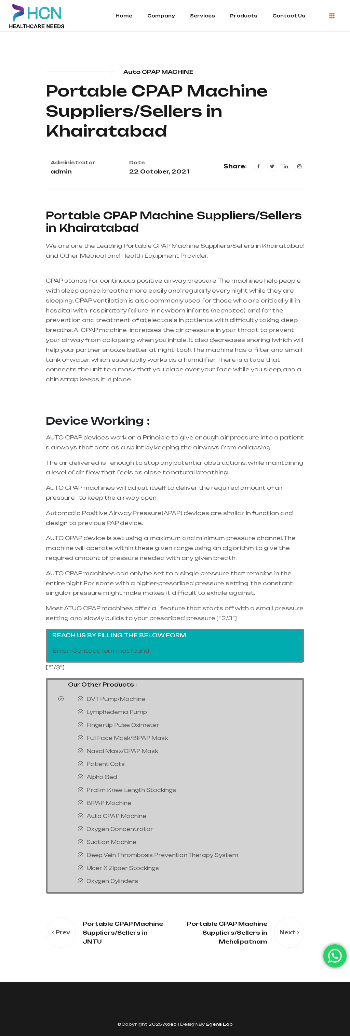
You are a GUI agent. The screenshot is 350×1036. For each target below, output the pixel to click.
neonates (228, 310)
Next (287, 932)
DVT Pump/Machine (115, 699)
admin (61, 171)
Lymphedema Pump (116, 712)
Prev (63, 932)
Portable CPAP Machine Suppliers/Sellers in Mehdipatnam (227, 932)
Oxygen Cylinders (112, 881)
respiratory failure (119, 310)
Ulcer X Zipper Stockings (122, 868)
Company (161, 15)
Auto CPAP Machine (116, 816)
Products (243, 15)
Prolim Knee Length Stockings (131, 790)
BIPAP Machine (108, 803)
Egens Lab (219, 1024)
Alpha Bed (101, 777)
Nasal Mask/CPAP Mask (122, 751)
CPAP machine (104, 330)
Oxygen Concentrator (119, 829)
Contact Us (288, 15)
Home (124, 15)
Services (202, 15)
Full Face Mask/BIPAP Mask (127, 738)
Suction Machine (111, 842)
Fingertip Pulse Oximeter (122, 725)
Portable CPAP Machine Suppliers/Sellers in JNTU (123, 932)
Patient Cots (105, 764)
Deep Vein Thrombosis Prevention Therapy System (162, 855)
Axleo (169, 1024)
